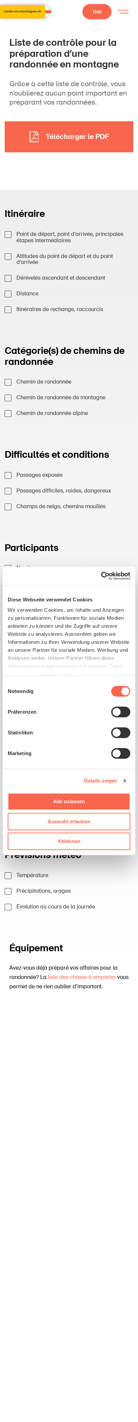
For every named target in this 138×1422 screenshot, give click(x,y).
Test (96, 12)
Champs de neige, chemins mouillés (61, 507)
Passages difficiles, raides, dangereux (63, 491)
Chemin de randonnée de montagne (61, 398)
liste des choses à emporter (82, 977)
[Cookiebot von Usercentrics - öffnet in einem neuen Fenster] (101, 576)
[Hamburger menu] (123, 11)
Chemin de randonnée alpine (52, 413)
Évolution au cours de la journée (55, 907)
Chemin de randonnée (43, 382)
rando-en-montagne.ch (22, 11)
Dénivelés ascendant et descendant (60, 278)
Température (32, 875)
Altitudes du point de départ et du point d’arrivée (64, 259)
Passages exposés (39, 475)
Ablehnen (69, 841)
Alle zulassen (69, 801)
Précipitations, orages (43, 891)
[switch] (120, 711)
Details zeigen (100, 781)
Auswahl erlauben (69, 821)
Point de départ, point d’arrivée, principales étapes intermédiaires (69, 237)
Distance (27, 294)
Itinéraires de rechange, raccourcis (59, 309)
